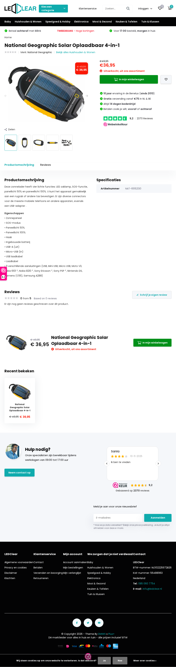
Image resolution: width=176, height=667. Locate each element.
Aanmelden (158, 517)
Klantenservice (88, 8)
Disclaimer (10, 573)
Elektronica (81, 21)
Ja (104, 660)
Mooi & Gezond (102, 21)
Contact (39, 562)
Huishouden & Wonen (28, 21)
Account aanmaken (75, 562)
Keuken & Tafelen (126, 21)
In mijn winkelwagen (131, 79)
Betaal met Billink (24, 31)
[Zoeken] (128, 9)
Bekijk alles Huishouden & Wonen (75, 52)
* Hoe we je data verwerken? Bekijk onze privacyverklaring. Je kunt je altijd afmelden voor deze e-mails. (131, 527)
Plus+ (111, 634)
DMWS (102, 634)
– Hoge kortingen (75, 31)
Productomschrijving (19, 165)
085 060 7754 (146, 583)
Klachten (9, 578)
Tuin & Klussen (150, 21)
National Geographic (40, 52)
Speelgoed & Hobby (57, 21)
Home (8, 37)
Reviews (45, 165)
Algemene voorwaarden (18, 562)
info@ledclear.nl (152, 589)
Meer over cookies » (144, 660)
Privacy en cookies (15, 567)
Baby (7, 21)
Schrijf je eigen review (153, 295)
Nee (120, 660)
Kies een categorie (47, 8)
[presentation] (5, 96)
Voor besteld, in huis (134, 31)
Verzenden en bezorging (48, 573)
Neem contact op (19, 472)
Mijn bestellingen (73, 567)
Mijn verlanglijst (72, 573)
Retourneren (41, 578)
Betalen (38, 567)
